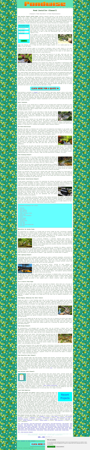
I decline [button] (53, 446)
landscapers (32, 417)
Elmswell (36, 92)
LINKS (59, 7)
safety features (44, 38)
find (22, 357)
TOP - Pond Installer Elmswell (25, 432)
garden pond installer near (57, 405)
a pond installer (41, 402)
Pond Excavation (49, 427)
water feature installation (50, 385)
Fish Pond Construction (35, 423)
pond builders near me (48, 393)
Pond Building (46, 423)
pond (51, 25)
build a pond (69, 415)
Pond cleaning (55, 174)
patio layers (54, 416)
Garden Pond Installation (48, 424)
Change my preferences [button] (60, 446)
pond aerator (22, 181)
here (51, 367)
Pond (19, 92)
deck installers (59, 420)
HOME (56, 7)
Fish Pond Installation (62, 424)
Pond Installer (25, 423)
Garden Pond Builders (41, 428)
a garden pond (37, 362)
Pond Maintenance (28, 424)
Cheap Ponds (34, 426)
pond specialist (33, 72)
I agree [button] (49, 446)
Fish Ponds (41, 426)
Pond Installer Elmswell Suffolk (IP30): (28, 16)
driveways (41, 416)
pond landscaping (49, 376)
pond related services (23, 386)
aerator (55, 193)
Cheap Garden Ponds (59, 427)
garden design (46, 417)
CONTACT (65, 7)
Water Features (51, 428)
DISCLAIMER (70, 7)
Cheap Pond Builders (32, 427)
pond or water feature (31, 66)
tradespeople (24, 421)
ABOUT (62, 7)
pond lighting (38, 274)
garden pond (45, 54)
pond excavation (63, 385)
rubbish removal (43, 420)
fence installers (61, 417)
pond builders (68, 96)
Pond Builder (65, 423)
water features (38, 365)
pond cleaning (43, 164)
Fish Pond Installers (56, 423)
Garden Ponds (37, 424)
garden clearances (27, 420)
